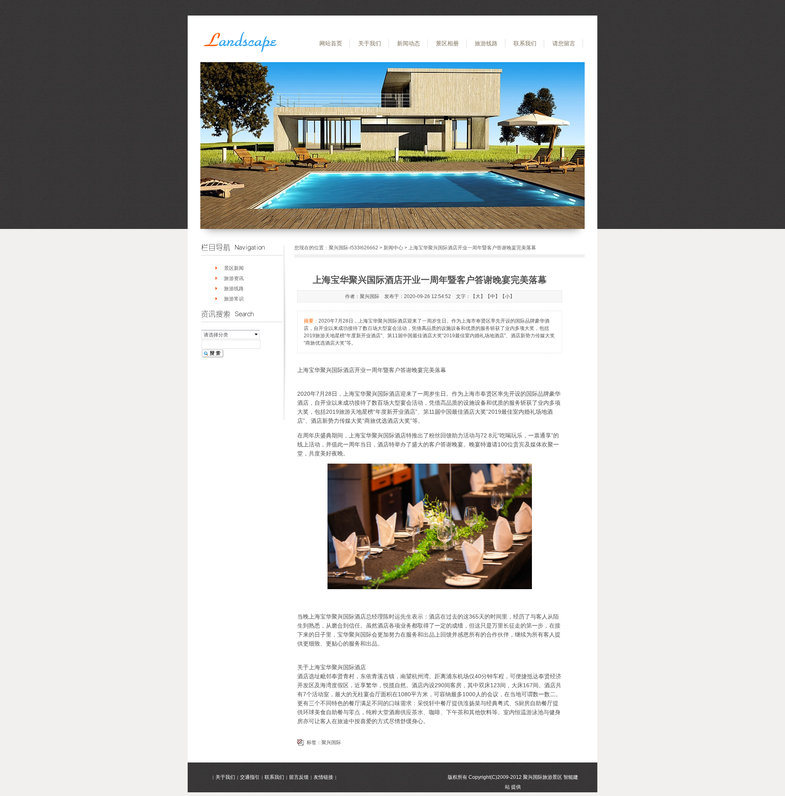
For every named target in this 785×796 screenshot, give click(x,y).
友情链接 (323, 777)
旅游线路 (486, 43)
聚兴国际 (331, 742)
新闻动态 (408, 43)
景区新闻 (234, 268)
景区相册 (447, 43)
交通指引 (250, 777)
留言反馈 (299, 777)
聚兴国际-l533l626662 (353, 248)
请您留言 (563, 43)
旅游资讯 (234, 278)
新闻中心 (393, 248)
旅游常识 (234, 299)
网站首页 (330, 43)
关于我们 (369, 43)
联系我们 (525, 43)
